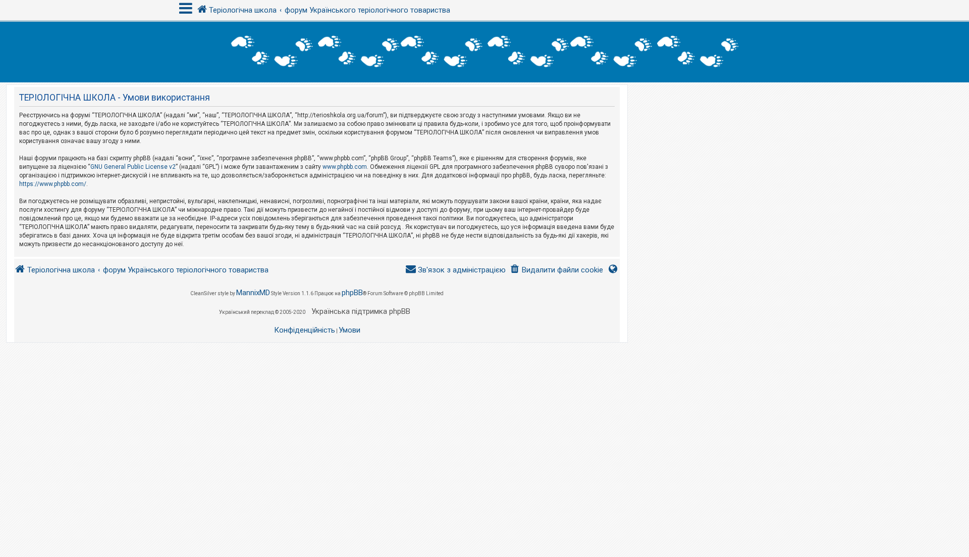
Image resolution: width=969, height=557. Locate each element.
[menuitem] (556, 270)
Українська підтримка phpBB (360, 311)
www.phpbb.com (344, 166)
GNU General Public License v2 (133, 166)
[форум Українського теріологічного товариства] (484, 52)
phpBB (352, 292)
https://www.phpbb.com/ (52, 184)
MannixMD (253, 292)
